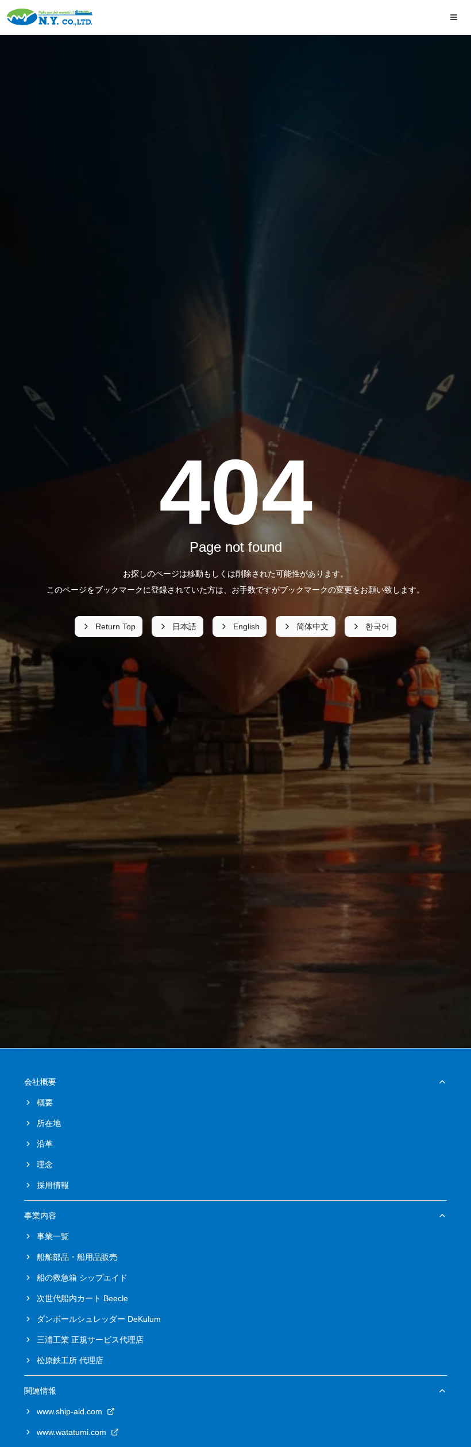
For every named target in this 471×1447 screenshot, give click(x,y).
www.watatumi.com (71, 1432)
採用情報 (53, 1185)
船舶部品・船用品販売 (77, 1257)
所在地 (49, 1123)
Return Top (115, 626)
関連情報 (40, 1390)
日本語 (184, 626)
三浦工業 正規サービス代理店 (90, 1339)
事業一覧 (53, 1236)
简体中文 (312, 626)
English (246, 626)
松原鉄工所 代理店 (70, 1360)
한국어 (377, 626)
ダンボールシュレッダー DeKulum (99, 1319)
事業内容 (40, 1215)
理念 (45, 1164)
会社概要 (40, 1081)
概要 (45, 1102)
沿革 (45, 1143)
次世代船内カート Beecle (82, 1298)
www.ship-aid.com (69, 1411)
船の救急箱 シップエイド (82, 1277)
